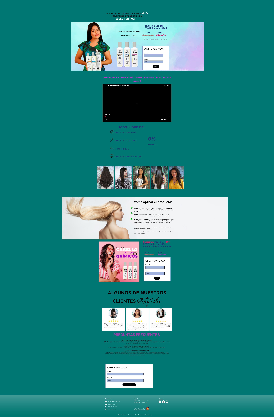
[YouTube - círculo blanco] (167, 401)
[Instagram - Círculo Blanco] (163, 401)
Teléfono (146, 59)
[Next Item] (181, 177)
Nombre (146, 53)
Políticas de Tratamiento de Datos (142, 401)
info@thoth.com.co (112, 404)
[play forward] (170, 319)
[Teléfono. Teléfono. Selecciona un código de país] (146, 62)
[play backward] (104, 319)
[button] (113, 319)
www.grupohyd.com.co (139, 409)
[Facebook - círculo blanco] (160, 401)
